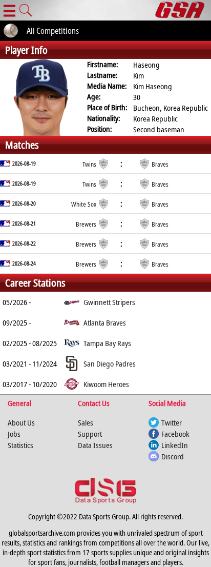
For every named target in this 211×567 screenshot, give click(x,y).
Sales (85, 422)
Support (90, 434)
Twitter (171, 422)
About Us (21, 422)
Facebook (175, 434)
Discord (172, 456)
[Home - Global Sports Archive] (183, 10)
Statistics (20, 445)
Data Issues (95, 445)
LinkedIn (174, 445)
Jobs (14, 434)
